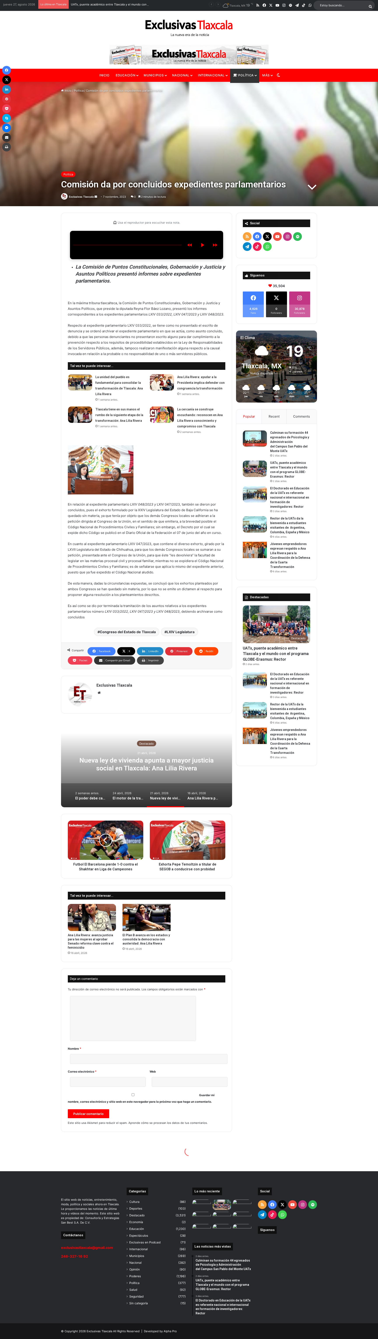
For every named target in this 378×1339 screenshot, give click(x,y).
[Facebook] (6, 70)
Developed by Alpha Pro (160, 1331)
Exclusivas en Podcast (145, 1242)
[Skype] (6, 118)
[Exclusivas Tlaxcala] (189, 28)
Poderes (135, 1276)
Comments (301, 416)
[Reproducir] (202, 245)
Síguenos (267, 1230)
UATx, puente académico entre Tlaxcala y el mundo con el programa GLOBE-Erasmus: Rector (276, 653)
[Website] (99, 692)
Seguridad (136, 1296)
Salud (133, 1289)
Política (245, 75)
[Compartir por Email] (6, 137)
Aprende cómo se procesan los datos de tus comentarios (167, 1123)
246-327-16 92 (74, 1256)
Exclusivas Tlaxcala (81, 196)
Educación (125, 75)
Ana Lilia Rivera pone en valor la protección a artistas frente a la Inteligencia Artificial (146, 764)
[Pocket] (6, 108)
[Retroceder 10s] (189, 245)
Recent (274, 416)
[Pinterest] (6, 99)
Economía (136, 1222)
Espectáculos (138, 1235)
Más (266, 75)
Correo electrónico (82, 1071)
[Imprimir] (6, 147)
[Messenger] (6, 127)
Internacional (211, 75)
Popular (249, 416)
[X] (6, 79)
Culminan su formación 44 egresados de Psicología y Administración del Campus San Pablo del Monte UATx (289, 442)
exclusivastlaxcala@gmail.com (87, 1247)
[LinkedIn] (6, 89)
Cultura (134, 1202)
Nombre (74, 1048)
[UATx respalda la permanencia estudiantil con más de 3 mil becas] (222, 1229)
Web (153, 1071)
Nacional (180, 75)
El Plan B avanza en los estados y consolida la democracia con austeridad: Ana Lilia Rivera (146, 939)
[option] (146, 763)
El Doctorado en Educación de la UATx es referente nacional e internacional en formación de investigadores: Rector (289, 497)
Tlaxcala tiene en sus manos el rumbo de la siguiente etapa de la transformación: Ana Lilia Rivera (119, 415)
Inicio (104, 75)
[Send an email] (95, 196)
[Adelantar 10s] (215, 245)
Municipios (154, 75)
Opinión (134, 1269)
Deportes (135, 1208)
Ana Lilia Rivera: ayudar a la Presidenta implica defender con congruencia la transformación (201, 382)
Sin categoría (138, 1303)
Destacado (146, 743)
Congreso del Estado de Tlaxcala (128, 632)
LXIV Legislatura (180, 632)
